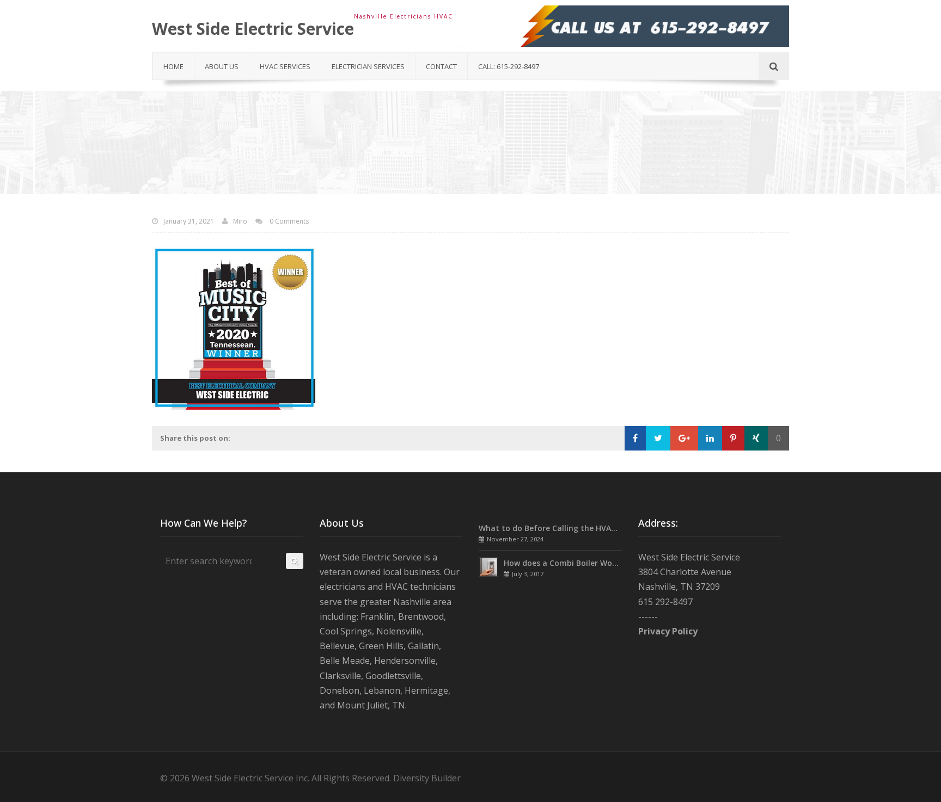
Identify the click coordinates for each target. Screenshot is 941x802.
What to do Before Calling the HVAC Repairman (569, 528)
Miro (240, 221)
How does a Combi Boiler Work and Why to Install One (607, 563)
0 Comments (288, 221)
